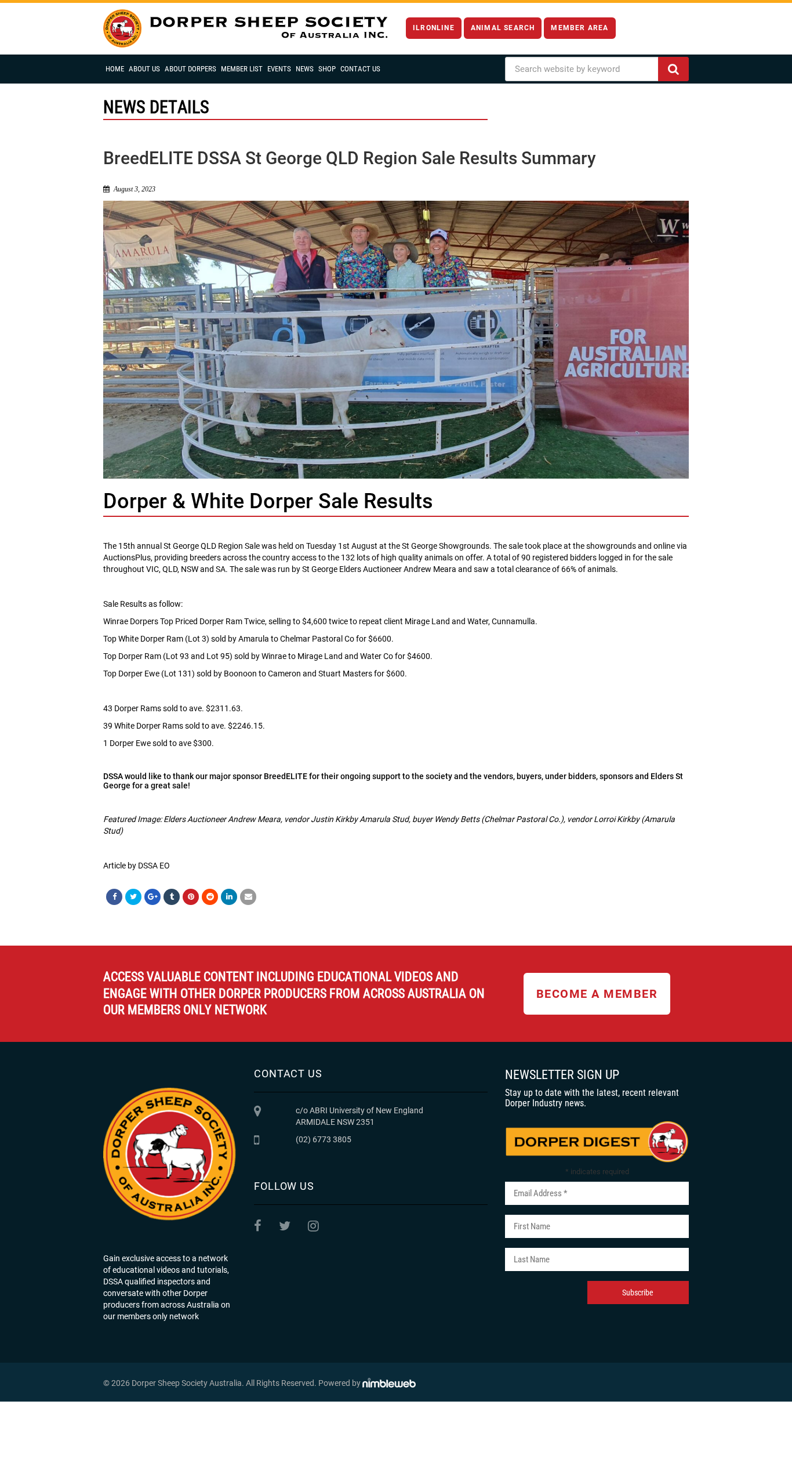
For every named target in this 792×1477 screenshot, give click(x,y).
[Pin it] (191, 897)
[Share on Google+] (152, 897)
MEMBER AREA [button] (579, 28)
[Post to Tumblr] (172, 897)
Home (115, 68)
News (305, 68)
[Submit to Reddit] (210, 897)
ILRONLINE (434, 28)
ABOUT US (144, 68)
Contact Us (360, 68)
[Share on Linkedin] (229, 897)
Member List (242, 68)
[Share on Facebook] (114, 897)
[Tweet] (133, 897)
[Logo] (245, 28)
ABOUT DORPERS (190, 68)
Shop (327, 68)
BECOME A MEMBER (597, 994)
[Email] (248, 897)
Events (279, 68)
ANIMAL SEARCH (503, 28)
